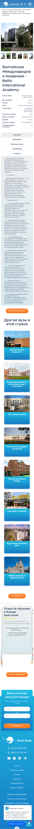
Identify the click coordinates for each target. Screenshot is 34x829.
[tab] (17, 135)
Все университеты (17, 596)
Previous (3, 36)
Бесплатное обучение (17, 799)
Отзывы (17, 774)
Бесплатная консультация (17, 310)
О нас (17, 766)
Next (31, 36)
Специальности (17, 783)
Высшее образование (17, 794)
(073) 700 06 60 (19, 748)
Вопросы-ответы (17, 770)
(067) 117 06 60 (19, 752)
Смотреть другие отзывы (17, 674)
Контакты (17, 779)
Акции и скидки (17, 788)
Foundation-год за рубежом (17, 803)
